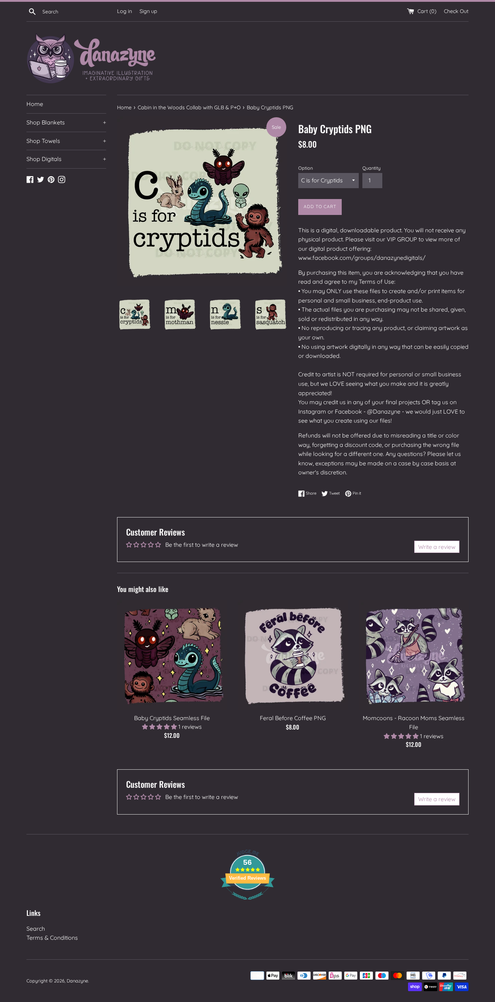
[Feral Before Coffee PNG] (293, 655)
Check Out (456, 11)
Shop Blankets (66, 122)
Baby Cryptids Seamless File (172, 718)
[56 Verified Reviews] (247, 903)
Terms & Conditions (52, 937)
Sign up (148, 11)
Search (35, 928)
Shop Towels (66, 140)
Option (305, 168)
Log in (124, 11)
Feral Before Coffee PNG (293, 718)
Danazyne (77, 981)
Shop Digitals (66, 158)
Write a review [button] (437, 546)
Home (34, 103)
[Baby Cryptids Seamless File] (172, 655)
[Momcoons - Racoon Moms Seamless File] (414, 655)
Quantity (371, 168)
